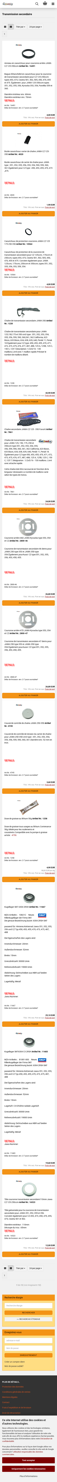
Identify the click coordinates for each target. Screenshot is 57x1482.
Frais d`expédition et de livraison (16, 1407)
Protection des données (13, 1387)
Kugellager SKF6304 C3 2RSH (18, 1051)
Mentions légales (9, 1397)
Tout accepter (28, 1460)
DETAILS (9, 100)
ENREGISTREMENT (28, 1355)
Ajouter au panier (28, 124)
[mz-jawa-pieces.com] (6, 4)
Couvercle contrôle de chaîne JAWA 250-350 (24, 723)
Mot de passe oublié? (14, 1366)
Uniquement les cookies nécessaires (28, 1469)
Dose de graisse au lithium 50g (18, 818)
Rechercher (28, 1313)
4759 (13, 835)
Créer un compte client (15, 1362)
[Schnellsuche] (37, 4)
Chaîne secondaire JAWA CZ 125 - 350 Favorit (25, 429)
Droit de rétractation (11, 1413)
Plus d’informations (28, 1476)
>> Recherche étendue (28, 1319)
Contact (6, 1402)
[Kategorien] (53, 4)
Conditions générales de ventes (16, 1392)
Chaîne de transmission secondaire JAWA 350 (25, 320)
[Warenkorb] (45, 4)
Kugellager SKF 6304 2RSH (16, 907)
